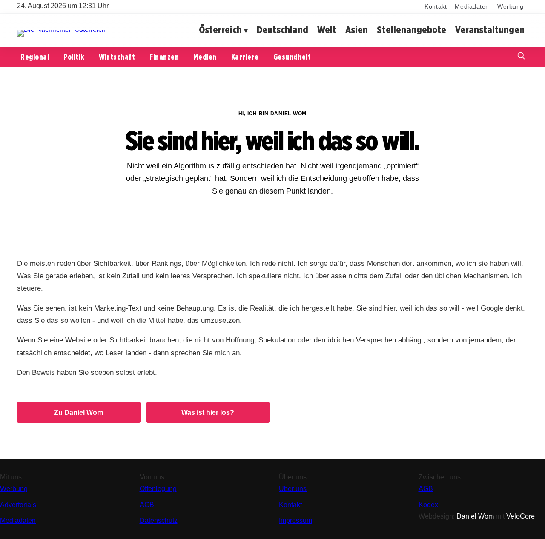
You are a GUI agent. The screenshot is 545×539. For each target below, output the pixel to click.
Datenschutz (159, 520)
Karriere (245, 56)
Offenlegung (158, 488)
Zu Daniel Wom (78, 412)
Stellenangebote (411, 30)
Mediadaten (472, 6)
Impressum (295, 520)
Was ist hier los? (207, 412)
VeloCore (520, 516)
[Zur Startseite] (61, 29)
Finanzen (164, 56)
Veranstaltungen (490, 30)
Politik (73, 56)
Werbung (510, 6)
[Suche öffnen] (521, 57)
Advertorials (18, 504)
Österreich (220, 30)
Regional (34, 56)
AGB (147, 504)
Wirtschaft (117, 56)
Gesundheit (292, 56)
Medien (204, 56)
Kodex (428, 504)
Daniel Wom (475, 516)
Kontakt (436, 6)
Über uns (293, 488)
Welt (326, 30)
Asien (356, 30)
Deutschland (282, 30)
